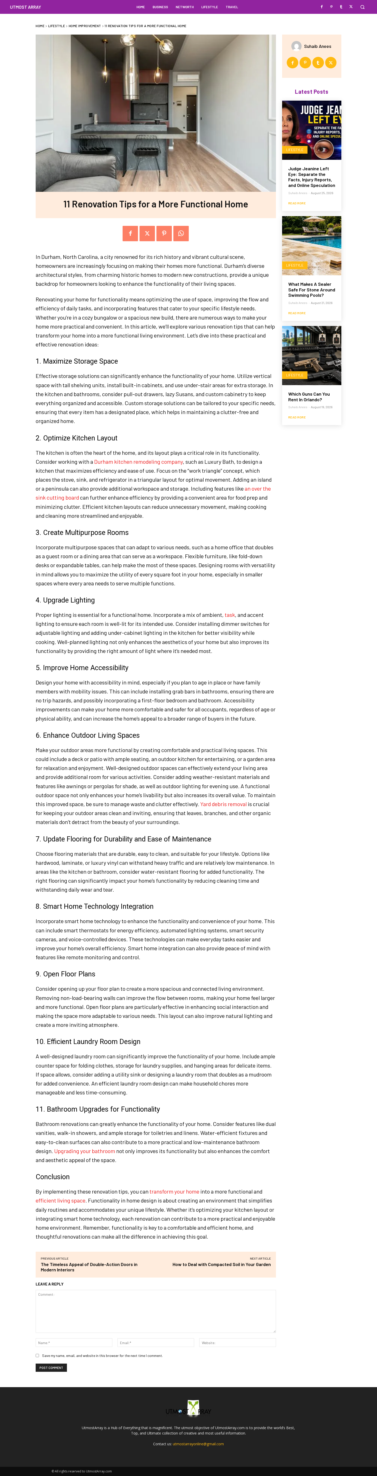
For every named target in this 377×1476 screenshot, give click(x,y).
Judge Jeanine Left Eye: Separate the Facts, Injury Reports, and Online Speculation (311, 177)
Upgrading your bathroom (84, 1150)
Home (40, 26)
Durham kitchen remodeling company (138, 461)
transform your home (174, 1191)
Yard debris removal (223, 803)
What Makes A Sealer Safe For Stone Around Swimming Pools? (311, 289)
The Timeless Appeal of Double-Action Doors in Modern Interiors (89, 1266)
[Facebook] (321, 6)
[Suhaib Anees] (297, 46)
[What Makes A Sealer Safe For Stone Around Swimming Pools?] (311, 245)
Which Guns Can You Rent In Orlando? (309, 396)
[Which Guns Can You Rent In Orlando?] (311, 355)
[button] (362, 7)
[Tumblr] (341, 6)
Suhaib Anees (317, 46)
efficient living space (60, 1200)
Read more (297, 203)
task (230, 614)
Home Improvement (85, 26)
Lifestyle (56, 26)
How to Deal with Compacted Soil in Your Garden (222, 1264)
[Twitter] (351, 6)
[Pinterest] (331, 6)
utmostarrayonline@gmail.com (198, 1443)
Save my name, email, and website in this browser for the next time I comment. (102, 1355)
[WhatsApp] (181, 233)
